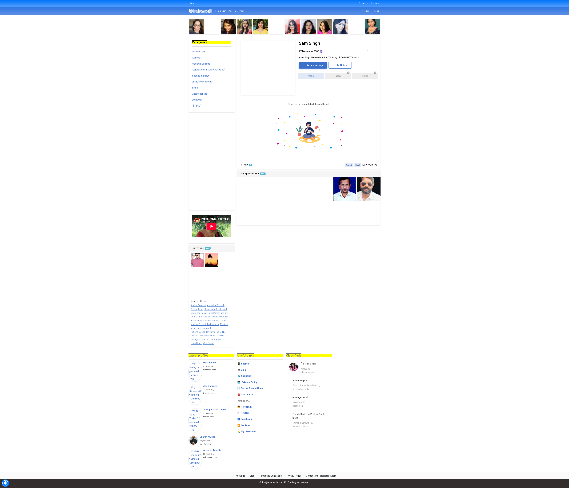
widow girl (197, 99)
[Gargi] (308, 26)
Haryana (207, 317)
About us (240, 475)
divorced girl (198, 51)
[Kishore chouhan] (225, 288)
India (262, 174)
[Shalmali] (372, 26)
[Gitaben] (340, 26)
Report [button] (349, 165)
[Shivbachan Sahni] (368, 189)
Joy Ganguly (210, 386)
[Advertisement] (211, 162)
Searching (375, 3)
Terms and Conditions (270, 475)
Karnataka (206, 320)
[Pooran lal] (211, 288)
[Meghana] (292, 26)
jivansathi (197, 57)
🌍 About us (244, 376)
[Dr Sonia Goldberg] (196, 26)
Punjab (201, 335)
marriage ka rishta (201, 63)
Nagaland (206, 328)
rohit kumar (209, 362)
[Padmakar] (225, 274)
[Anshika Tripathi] (195, 459)
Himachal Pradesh (220, 317)
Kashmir (216, 320)
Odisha (194, 335)
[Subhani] (276, 26)
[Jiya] (249, 189)
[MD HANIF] (320, 189)
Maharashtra (213, 324)
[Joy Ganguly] (195, 395)
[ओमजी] (197, 274)
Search (245, 363)
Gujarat (198, 317)
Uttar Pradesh (215, 339)
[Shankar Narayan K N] (197, 288)
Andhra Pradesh (198, 305)
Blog (192, 3)
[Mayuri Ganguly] (324, 26)
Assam (194, 309)
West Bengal (208, 343)
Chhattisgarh (221, 309)
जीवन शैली (196, 105)
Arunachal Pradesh (215, 305)
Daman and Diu (220, 313)
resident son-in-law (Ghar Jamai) (208, 69)
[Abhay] (368, 213)
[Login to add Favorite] (367, 49)
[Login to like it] (373, 49)
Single (195, 87)
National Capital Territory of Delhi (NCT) (209, 332)
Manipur (224, 324)
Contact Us (363, 3)
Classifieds (239, 11)
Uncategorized (199, 93)
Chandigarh (209, 309)
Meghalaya (196, 328)
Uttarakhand (196, 343)
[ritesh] (273, 189)
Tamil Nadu (221, 335)
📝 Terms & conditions (250, 388)
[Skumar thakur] (320, 213)
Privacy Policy (293, 475)
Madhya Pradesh (199, 324)
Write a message (315, 65)
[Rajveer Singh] (344, 213)
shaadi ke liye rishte (202, 81)
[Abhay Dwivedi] (297, 189)
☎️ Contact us (245, 394)
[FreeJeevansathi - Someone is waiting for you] (200, 11)
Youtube (245, 425)
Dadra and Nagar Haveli (202, 313)
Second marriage (201, 75)
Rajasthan (210, 335)
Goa (193, 317)
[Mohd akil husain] (197, 260)
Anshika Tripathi (212, 450)
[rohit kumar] (195, 371)
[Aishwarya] (212, 26)
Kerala (223, 320)
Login (376, 11)
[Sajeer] (225, 260)
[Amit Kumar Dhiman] (273, 213)
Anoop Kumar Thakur (215, 409)
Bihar (200, 309)
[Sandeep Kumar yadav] (211, 274)
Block (357, 165)
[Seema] (244, 26)
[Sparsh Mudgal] (193, 440)
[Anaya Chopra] (297, 213)
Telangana (195, 339)
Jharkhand (196, 320)
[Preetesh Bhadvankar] (249, 213)
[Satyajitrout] (344, 189)
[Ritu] (228, 26)
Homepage (220, 11)
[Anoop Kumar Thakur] (195, 420)
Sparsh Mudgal (208, 436)
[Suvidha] (260, 26)
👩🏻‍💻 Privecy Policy (247, 382)
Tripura (204, 339)
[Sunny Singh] (211, 260)
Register (365, 11)
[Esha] (356, 26)
